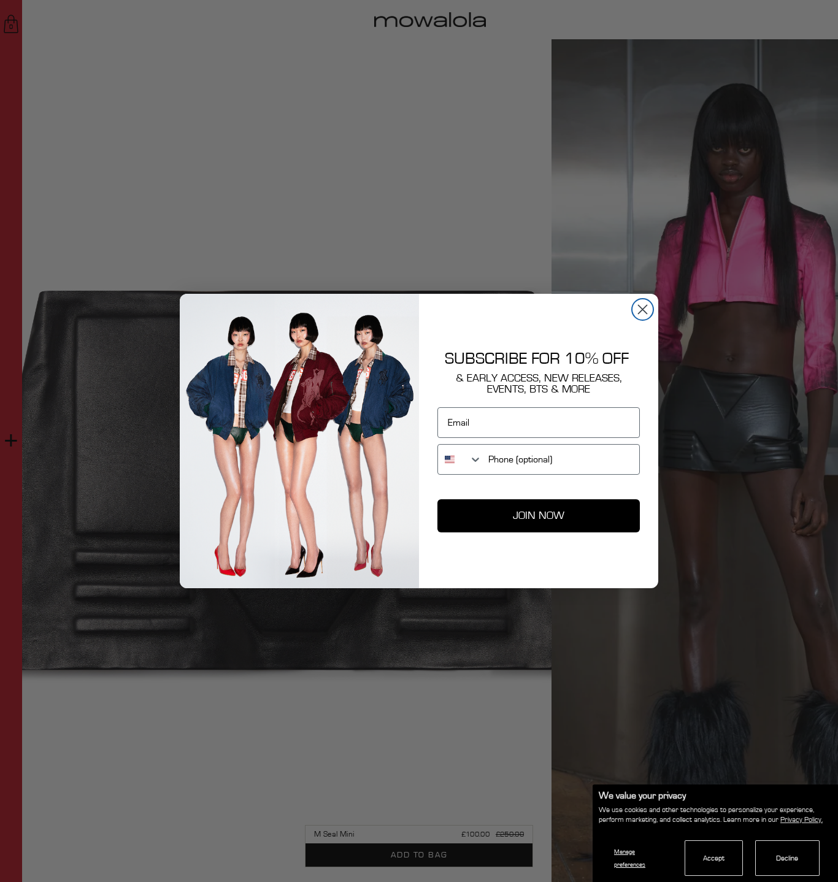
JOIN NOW (538, 515)
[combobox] (460, 459)
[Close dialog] (642, 309)
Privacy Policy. (801, 819)
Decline (787, 858)
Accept (714, 858)
